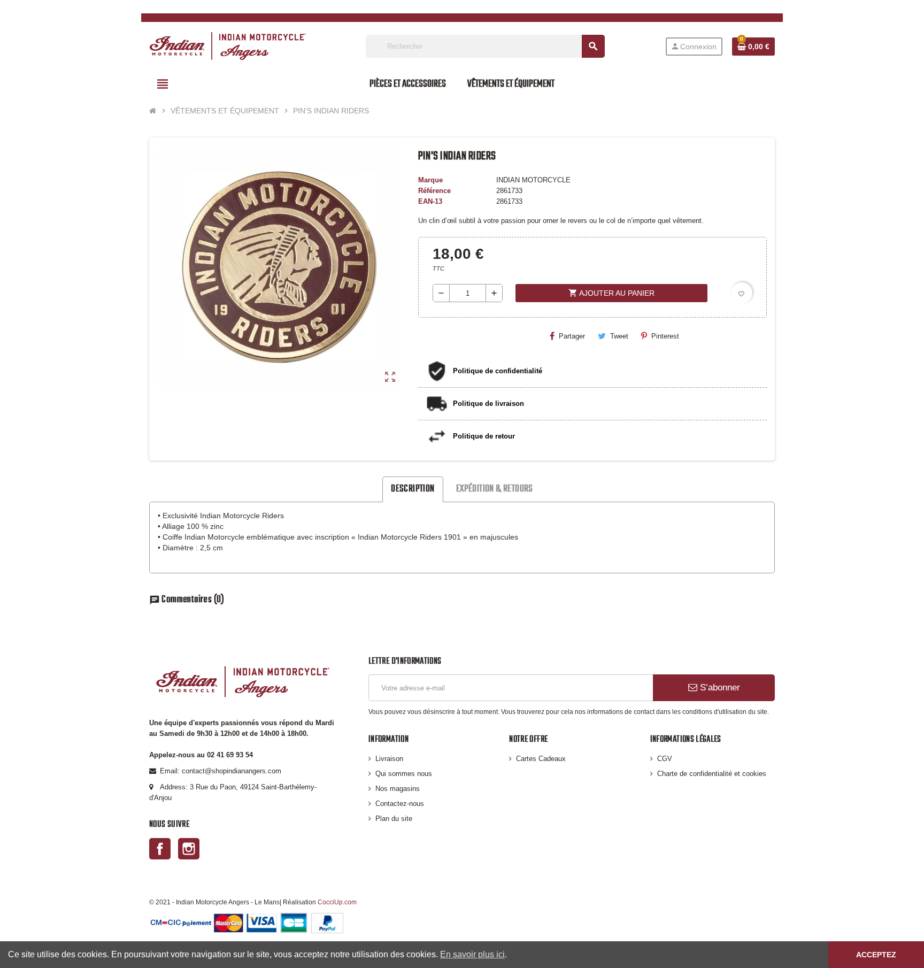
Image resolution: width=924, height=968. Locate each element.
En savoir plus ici (472, 954)
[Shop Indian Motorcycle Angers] (227, 46)
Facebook (160, 848)
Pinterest (665, 336)
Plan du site (393, 819)
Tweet (619, 336)
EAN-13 (430, 201)
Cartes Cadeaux (541, 759)
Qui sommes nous (403, 774)
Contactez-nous (399, 804)
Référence (434, 191)
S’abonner (718, 687)
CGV (664, 759)
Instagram (188, 848)
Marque (430, 180)
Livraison (389, 759)
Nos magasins (397, 789)
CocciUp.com (337, 901)
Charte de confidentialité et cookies (711, 774)
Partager (572, 336)
